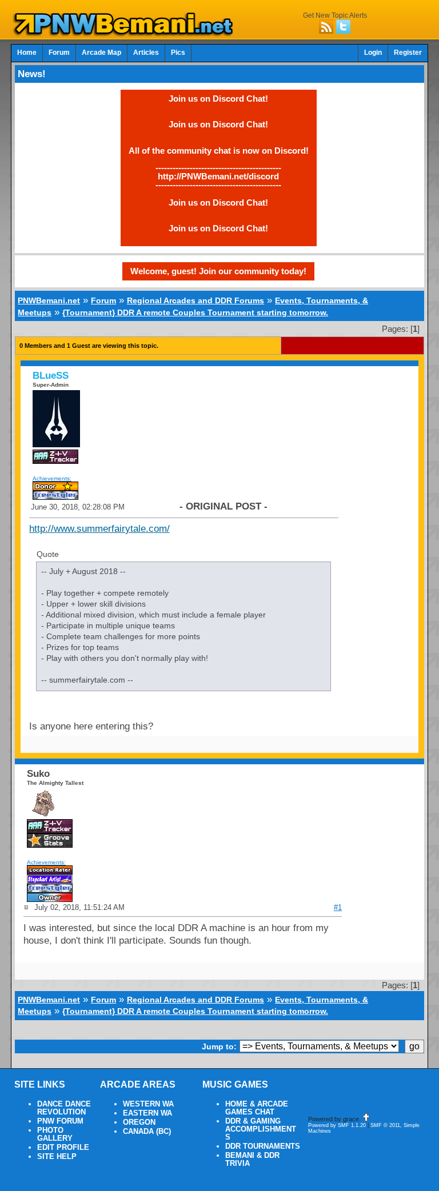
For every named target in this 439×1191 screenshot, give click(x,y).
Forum (59, 53)
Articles (146, 53)
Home (27, 53)
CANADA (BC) (147, 1132)
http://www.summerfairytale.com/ (99, 528)
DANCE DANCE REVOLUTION (64, 1108)
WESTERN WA (148, 1104)
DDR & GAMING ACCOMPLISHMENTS (260, 1129)
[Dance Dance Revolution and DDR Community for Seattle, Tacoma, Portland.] (126, 33)
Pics (178, 53)
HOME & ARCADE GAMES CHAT (256, 1108)
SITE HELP (57, 1157)
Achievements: (52, 478)
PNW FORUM (60, 1121)
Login (373, 53)
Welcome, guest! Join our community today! (218, 271)
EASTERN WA (147, 1113)
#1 (338, 907)
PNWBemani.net (49, 300)
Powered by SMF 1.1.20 (337, 1125)
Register (408, 53)
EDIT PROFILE (63, 1148)
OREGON (139, 1122)
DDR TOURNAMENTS (262, 1146)
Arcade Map (101, 53)
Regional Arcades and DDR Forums (195, 300)
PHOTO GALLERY (55, 1134)
